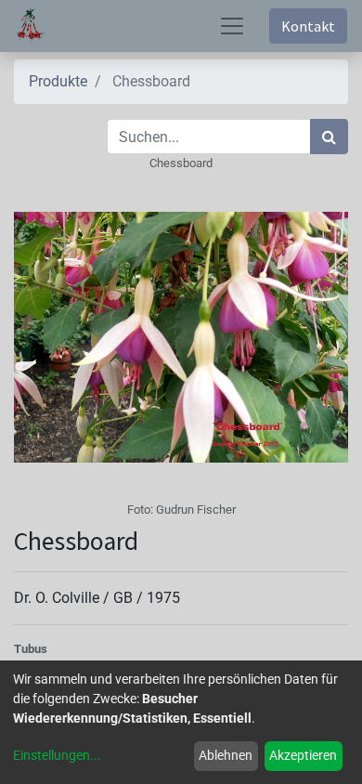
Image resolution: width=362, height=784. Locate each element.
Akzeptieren (303, 755)
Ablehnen (225, 755)
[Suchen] (329, 136)
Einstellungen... (57, 755)
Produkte (58, 81)
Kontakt (308, 26)
